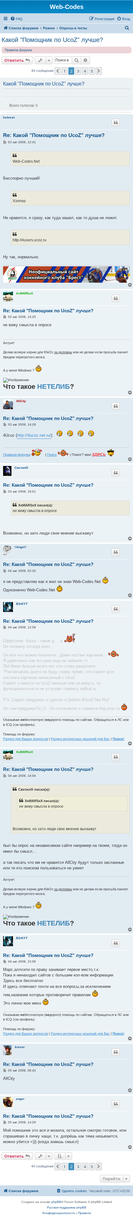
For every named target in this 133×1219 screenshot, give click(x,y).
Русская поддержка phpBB (66, 1207)
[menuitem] (16, 19)
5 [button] (92, 71)
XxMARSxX (24, 293)
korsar (20, 1047)
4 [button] (85, 71)
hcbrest (9, 117)
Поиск (52, 454)
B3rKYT (22, 603)
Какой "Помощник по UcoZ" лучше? (52, 39)
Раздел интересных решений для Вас (80, 739)
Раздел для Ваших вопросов (25, 739)
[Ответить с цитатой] (116, 122)
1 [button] (64, 71)
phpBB (56, 1202)
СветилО (21, 467)
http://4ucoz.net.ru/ (34, 435)
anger (20, 1098)
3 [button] (78, 71)
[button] (57, 71)
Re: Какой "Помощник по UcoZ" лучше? (54, 135)
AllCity (21, 401)
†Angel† (20, 547)
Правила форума (18, 50)
